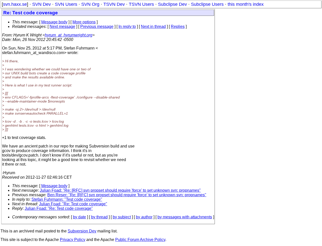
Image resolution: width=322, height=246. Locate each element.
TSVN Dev (114, 4)
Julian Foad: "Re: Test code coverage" (73, 204)
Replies (178, 26)
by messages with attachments (184, 217)
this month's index (246, 4)
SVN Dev (41, 4)
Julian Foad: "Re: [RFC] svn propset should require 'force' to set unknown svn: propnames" (120, 190)
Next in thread (153, 26)
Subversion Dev (82, 231)
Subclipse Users (207, 4)
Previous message (96, 26)
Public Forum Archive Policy (140, 239)
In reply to (127, 26)
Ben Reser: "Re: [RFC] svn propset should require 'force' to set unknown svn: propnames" (126, 195)
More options (84, 22)
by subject (122, 217)
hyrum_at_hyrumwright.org (68, 35)
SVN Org (90, 4)
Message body (54, 22)
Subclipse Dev (172, 4)
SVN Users (66, 4)
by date (79, 217)
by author (144, 217)
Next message (62, 26)
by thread (99, 217)
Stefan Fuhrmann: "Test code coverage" (66, 199)
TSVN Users (141, 4)
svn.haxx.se (15, 4)
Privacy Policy (72, 239)
